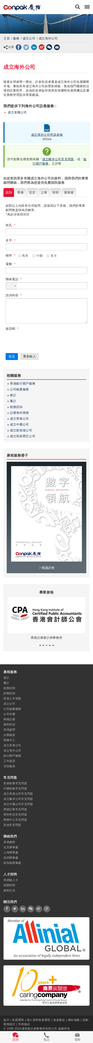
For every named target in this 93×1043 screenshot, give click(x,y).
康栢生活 (9, 890)
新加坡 (69, 192)
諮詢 (9, 192)
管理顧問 (9, 729)
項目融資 (9, 766)
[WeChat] (49, 47)
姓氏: (10, 225)
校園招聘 (9, 885)
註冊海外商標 (19, 412)
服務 (16, 38)
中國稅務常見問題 (15, 788)
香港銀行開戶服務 (22, 383)
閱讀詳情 (48, 568)
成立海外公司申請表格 (47, 134)
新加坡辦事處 (12, 863)
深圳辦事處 (10, 857)
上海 (44, 192)
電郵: (10, 264)
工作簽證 (9, 761)
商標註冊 (9, 719)
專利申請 (9, 724)
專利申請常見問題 (15, 814)
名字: (10, 240)
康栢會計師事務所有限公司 (39, 1028)
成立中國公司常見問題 (18, 804)
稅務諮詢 (16, 407)
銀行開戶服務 (12, 755)
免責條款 (59, 1019)
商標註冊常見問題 (15, 809)
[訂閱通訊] (46, 908)
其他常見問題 (12, 825)
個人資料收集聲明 (38, 1019)
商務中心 (9, 740)
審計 (13, 401)
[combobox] (11, 286)
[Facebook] (18, 47)
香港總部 (9, 842)
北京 (32, 192)
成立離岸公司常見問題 (58, 159)
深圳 (55, 192)
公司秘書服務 (19, 389)
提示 (6, 1019)
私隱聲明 (18, 1019)
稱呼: (10, 255)
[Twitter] (26, 47)
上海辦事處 (10, 852)
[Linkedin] (34, 47)
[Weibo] (41, 47)
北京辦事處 (10, 847)
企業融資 (9, 735)
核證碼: (12, 328)
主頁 (6, 38)
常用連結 (24, 1024)
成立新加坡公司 (21, 430)
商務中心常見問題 (15, 819)
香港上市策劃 (12, 698)
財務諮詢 (9, 693)
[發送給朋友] (57, 47)
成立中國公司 (19, 424)
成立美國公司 (17, 112)
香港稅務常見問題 (15, 783)
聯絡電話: (14, 279)
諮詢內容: (14, 295)
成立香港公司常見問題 (18, 793)
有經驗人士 (10, 880)
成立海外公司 (12, 750)
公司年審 (9, 714)
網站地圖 (74, 1019)
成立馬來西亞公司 (22, 436)
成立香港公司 (19, 418)
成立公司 (29, 38)
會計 (13, 395)
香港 (20, 192)
